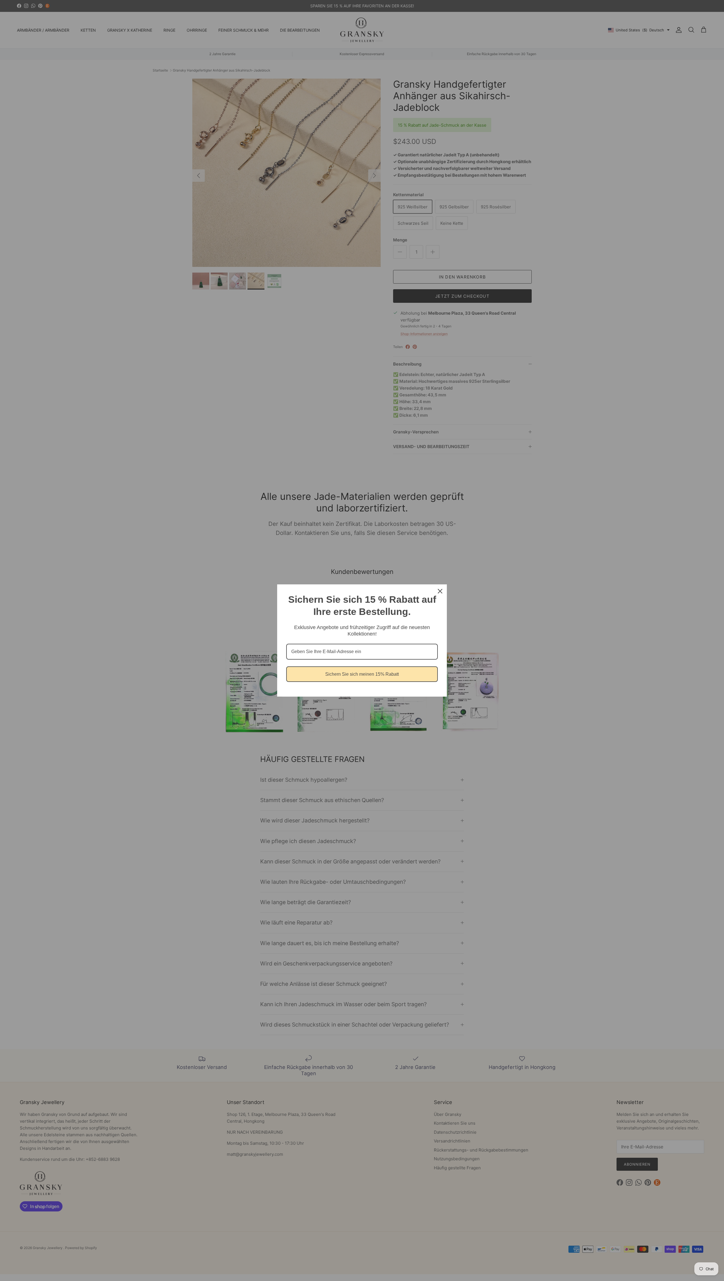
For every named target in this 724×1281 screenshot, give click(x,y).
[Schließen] (440, 591)
